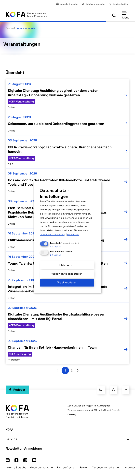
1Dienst (55, 246)
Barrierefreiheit (121, 3)
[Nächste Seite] (77, 370)
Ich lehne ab (66, 265)
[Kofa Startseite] (26, 15)
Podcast (19, 389)
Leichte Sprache (69, 3)
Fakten (84, 467)
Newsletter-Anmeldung (24, 448)
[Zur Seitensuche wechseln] (114, 15)
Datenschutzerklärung (106, 467)
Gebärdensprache (95, 3)
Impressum (73, 234)
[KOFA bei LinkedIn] (8, 461)
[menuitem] (67, 4)
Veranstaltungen (26, 28)
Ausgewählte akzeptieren (66, 273)
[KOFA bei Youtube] (34, 461)
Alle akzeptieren (67, 282)
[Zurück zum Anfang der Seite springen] (125, 390)
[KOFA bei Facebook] (16, 461)
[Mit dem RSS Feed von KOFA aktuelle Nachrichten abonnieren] (101, 390)
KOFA (9, 430)
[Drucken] (113, 390)
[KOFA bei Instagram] (25, 461)
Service (10, 28)
